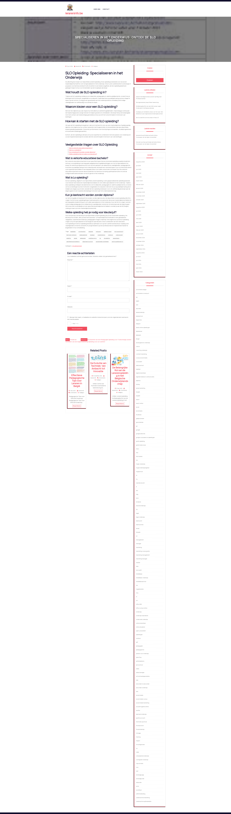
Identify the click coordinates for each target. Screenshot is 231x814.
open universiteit (141, 631)
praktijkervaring (93, 238)
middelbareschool (141, 581)
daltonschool (140, 365)
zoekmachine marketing (143, 797)
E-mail (69, 296)
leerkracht (139, 521)
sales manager (140, 672)
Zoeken (149, 68)
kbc (137, 490)
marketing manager (141, 559)
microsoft (139, 570)
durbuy (138, 384)
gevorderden (139, 422)
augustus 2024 (140, 253)
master (138, 562)
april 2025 (139, 222)
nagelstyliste (139, 589)
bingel (137, 339)
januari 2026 (139, 188)
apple (137, 301)
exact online (139, 403)
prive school (139, 665)
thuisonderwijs (140, 729)
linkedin (138, 532)
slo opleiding (107, 238)
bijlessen (138, 335)
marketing (139, 547)
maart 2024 (139, 272)
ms (137, 585)
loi (136, 536)
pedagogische (140, 650)
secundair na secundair (142, 684)
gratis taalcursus (141, 445)
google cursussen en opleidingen (145, 437)
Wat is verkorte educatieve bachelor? (81, 148)
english (138, 396)
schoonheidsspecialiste (143, 676)
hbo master (139, 456)
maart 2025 (139, 226)
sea (137, 680)
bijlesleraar (139, 331)
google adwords (140, 433)
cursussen (139, 361)
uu (137, 748)
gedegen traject (107, 231)
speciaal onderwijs (141, 714)
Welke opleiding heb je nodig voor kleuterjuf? (83, 154)
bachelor (138, 308)
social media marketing (142, 703)
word (137, 786)
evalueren (98, 231)
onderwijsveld (119, 235)
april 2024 (139, 268)
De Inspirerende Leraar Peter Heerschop (147, 102)
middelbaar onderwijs (142, 578)
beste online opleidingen (143, 327)
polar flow (138, 657)
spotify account (140, 718)
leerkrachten (139, 524)
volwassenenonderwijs (142, 756)
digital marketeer (141, 373)
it (136, 487)
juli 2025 (138, 211)
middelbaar (139, 574)
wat (137, 771)
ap (136, 297)
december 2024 (140, 237)
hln (137, 460)
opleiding (68, 238)
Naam (69, 286)
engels (138, 392)
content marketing (141, 354)
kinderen (138, 502)
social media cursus (141, 699)
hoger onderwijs (140, 464)
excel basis (139, 411)
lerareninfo (139, 135)
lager (137, 513)
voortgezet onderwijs (142, 759)
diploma (138, 380)
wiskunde (138, 782)
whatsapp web (140, 778)
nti (137, 600)
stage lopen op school (87, 241)
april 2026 (139, 177)
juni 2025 (138, 215)
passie (75, 238)
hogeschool (139, 471)
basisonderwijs (140, 312)
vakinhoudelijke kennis (117, 241)
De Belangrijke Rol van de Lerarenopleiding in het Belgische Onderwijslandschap (120, 375)
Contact (106, 9)
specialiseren (116, 238)
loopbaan (92, 235)
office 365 (139, 604)
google (138, 430)
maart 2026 (139, 181)
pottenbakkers (140, 661)
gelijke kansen (140, 418)
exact (137, 399)
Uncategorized (77, 246)
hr (136, 475)
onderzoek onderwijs (142, 619)
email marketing (140, 388)
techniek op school (141, 722)
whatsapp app (140, 775)
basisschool (139, 316)
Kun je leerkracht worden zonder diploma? (82, 152)
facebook (138, 414)
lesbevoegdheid (83, 235)
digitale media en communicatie (145, 377)
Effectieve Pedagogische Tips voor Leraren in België (76, 381)
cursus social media (141, 358)
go (137, 426)
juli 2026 (138, 165)
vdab (137, 752)
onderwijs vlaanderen (142, 615)
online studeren (140, 627)
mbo (137, 566)
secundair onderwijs (141, 687)
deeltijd (138, 369)
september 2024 (140, 249)
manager (138, 543)
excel (137, 407)
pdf (137, 642)
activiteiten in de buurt (142, 293)
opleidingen (139, 634)
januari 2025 (139, 234)
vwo (137, 767)
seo (137, 691)
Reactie (70, 260)
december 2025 (140, 192)
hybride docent (140, 483)
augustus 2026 (140, 162)
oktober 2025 (140, 199)
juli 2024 (138, 256)
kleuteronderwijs (141, 505)
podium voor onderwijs (142, 653)
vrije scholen (139, 763)
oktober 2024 (140, 245)
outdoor (138, 638)
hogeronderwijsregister (142, 468)
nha (137, 593)
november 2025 (140, 196)
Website (69, 307)
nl (136, 596)
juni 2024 (138, 260)
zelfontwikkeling (140, 794)
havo (137, 449)
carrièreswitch (82, 231)
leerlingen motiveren (71, 235)
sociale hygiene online (142, 706)
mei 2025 (138, 218)
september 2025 (140, 203)
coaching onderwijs (141, 350)
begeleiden (73, 231)
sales (137, 668)
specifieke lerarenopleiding (72, 241)
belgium (138, 323)
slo (100, 238)
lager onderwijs (140, 517)
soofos (138, 710)
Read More (77, 406)
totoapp (138, 733)
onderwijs (110, 235)
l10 (137, 509)
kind (137, 498)
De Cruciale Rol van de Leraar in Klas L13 (147, 117)
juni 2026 (138, 169)
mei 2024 (138, 264)
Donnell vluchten (141, 142)
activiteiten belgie (141, 289)
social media (139, 695)
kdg (137, 494)
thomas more (140, 725)
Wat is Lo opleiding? (75, 150)
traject (138, 741)
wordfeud (138, 790)
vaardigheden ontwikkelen (102, 241)
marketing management (143, 555)
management (140, 540)
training (138, 737)
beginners (139, 320)
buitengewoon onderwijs (143, 342)
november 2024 (140, 241)
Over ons (97, 9)
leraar (137, 528)
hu (137, 479)
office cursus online (141, 608)
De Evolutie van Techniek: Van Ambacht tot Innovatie (98, 367)
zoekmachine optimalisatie (143, 801)
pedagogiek (83, 238)
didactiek (91, 231)
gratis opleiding (140, 441)
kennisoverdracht (118, 231)
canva (138, 346)
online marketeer (141, 623)
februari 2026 (140, 184)
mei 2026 (138, 173)
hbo (137, 452)
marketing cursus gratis (143, 551)
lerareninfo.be (74, 13)
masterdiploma (101, 235)
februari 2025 (140, 230)
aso (137, 305)
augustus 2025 (140, 207)
